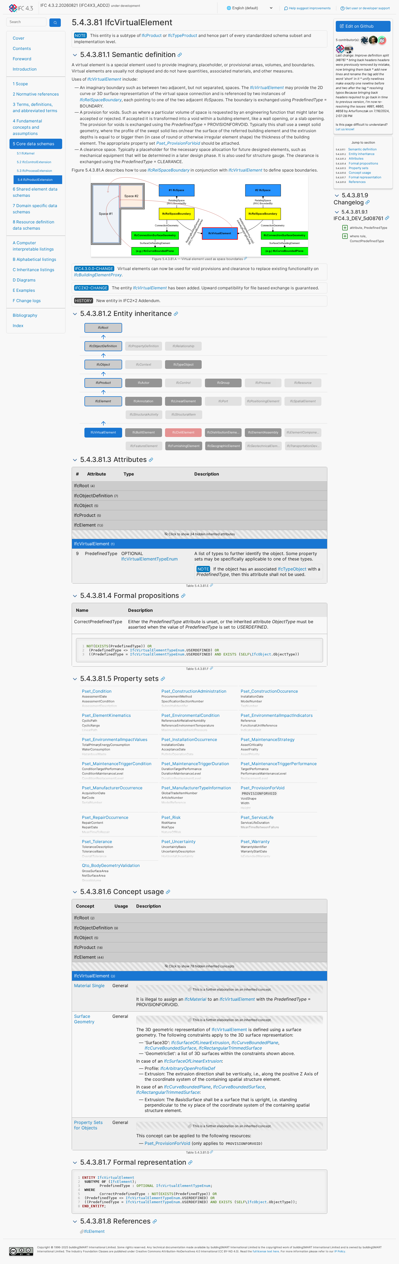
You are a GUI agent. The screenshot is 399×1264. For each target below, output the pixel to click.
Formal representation (364, 177)
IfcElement (103, 401)
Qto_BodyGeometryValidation (111, 865)
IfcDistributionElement (223, 432)
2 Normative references (36, 94)
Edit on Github (358, 26)
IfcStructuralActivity (144, 414)
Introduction (25, 69)
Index (18, 325)
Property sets (358, 168)
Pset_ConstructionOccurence (269, 691)
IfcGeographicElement (223, 446)
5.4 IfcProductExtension (35, 180)
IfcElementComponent (303, 432)
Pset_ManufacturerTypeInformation (196, 787)
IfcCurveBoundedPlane (255, 1042)
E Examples (24, 290)
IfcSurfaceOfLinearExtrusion (200, 1042)
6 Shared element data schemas (35, 192)
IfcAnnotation (143, 401)
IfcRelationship (183, 346)
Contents (22, 48)
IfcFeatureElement (143, 446)
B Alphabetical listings (34, 259)
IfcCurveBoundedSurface (170, 1048)
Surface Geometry (84, 1018)
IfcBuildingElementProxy (98, 274)
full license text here (266, 1251)
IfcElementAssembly (263, 432)
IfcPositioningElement (263, 401)
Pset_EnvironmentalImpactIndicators (277, 715)
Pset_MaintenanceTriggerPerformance (279, 763)
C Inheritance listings (33, 269)
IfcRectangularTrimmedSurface (230, 1048)
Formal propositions (363, 163)
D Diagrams (24, 280)
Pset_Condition (97, 691)
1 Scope (20, 83)
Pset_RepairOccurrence (105, 817)
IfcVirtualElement (104, 79)
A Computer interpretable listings (33, 246)
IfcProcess (263, 383)
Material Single (89, 985)
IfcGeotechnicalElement (264, 446)
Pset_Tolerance (97, 841)
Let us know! (345, 129)
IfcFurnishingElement (183, 446)
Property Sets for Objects (88, 1125)
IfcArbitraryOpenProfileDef (187, 1068)
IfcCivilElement (183, 432)
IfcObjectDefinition (103, 346)
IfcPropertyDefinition (143, 346)
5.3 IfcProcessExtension (34, 171)
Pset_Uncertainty (178, 841)
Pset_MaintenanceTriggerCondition (116, 763)
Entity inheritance (361, 154)
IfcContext (143, 364)
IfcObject (103, 364)
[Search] (55, 22)
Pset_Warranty (255, 841)
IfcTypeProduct (182, 35)
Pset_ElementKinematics (106, 715)
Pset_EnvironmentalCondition (191, 715)
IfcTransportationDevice (304, 446)
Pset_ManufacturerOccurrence (112, 787)
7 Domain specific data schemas (35, 208)
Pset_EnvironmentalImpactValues (114, 739)
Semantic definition (362, 149)
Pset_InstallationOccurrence (189, 739)
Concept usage (359, 173)
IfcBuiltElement (143, 432)
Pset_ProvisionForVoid (178, 143)
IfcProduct (152, 35)
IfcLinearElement (183, 401)
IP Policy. (340, 1251)
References (357, 182)
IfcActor (143, 383)
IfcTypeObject (183, 364)
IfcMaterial (195, 999)
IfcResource (303, 383)
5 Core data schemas (33, 143)
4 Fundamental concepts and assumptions (27, 127)
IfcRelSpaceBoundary (101, 99)
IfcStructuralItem (184, 414)
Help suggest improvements (309, 8)
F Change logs (27, 300)
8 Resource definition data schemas (33, 225)
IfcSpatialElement (303, 401)
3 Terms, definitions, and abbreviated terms (35, 107)
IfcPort (223, 401)
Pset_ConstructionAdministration (194, 691)
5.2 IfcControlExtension (34, 162)
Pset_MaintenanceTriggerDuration (195, 763)
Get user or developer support (367, 8)
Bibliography (25, 315)
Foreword (22, 58)
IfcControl (183, 383)
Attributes (355, 158)
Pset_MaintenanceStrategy (267, 739)
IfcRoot (103, 328)
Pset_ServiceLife (257, 817)
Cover (18, 38)
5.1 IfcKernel (25, 153)
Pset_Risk (171, 817)
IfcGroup (223, 383)
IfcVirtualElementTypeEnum (149, 559)
